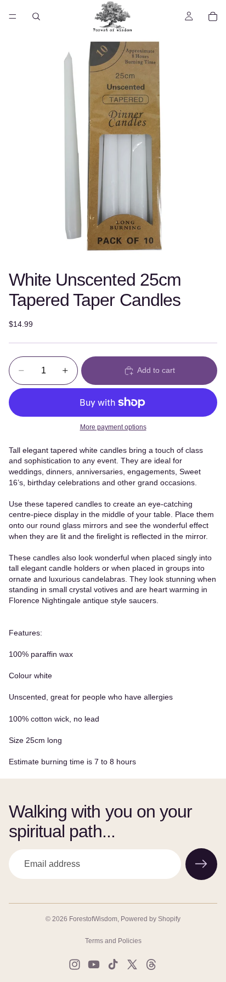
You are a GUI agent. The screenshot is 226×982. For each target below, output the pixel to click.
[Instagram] (74, 964)
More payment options (113, 426)
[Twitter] (132, 964)
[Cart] (213, 16)
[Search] (36, 16)
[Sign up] (201, 864)
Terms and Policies (113, 941)
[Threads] (151, 964)
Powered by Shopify (150, 919)
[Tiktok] (113, 964)
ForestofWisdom (93, 919)
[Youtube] (93, 964)
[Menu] (12, 16)
